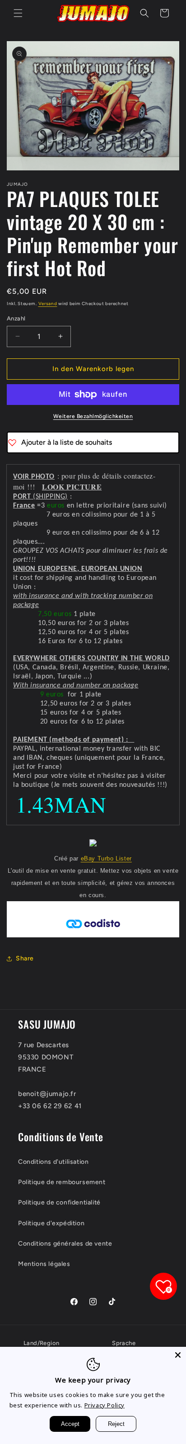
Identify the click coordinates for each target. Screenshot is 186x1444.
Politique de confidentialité (59, 1202)
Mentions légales (44, 1264)
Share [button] (25, 958)
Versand (47, 303)
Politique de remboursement (62, 1182)
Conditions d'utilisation (53, 1162)
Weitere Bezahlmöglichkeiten (93, 416)
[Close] (177, 1354)
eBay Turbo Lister (106, 858)
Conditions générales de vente (65, 1243)
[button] (18, 13)
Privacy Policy (104, 1405)
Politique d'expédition (51, 1223)
